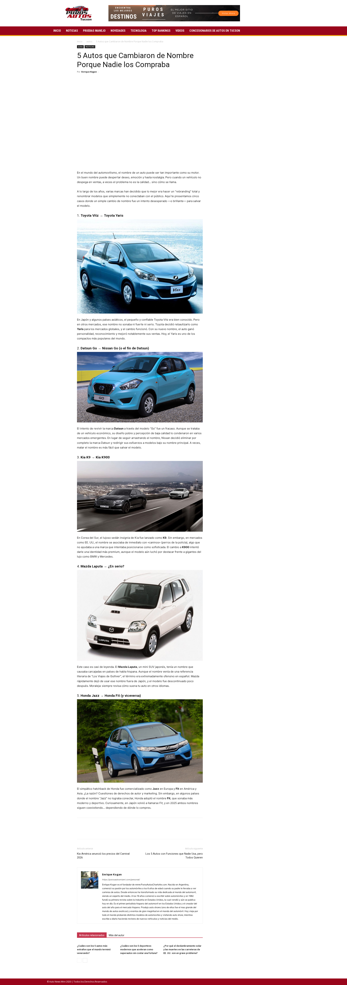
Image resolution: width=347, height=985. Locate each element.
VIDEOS (179, 30)
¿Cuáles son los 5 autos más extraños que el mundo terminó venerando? (94, 949)
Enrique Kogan (89, 71)
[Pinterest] (97, 80)
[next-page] (85, 960)
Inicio (79, 41)
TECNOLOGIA (138, 30)
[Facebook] (80, 80)
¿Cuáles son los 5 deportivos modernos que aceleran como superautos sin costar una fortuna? (138, 949)
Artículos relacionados (91, 935)
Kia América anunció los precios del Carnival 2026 (103, 855)
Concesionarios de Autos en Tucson (214, 30)
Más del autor (116, 935)
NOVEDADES (118, 30)
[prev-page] (79, 960)
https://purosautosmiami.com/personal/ (121, 879)
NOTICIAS (72, 30)
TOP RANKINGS (161, 30)
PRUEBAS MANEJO (94, 30)
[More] (114, 80)
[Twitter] (89, 80)
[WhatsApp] (105, 80)
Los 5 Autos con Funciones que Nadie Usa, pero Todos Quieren (174, 855)
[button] (295, 31)
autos (89, 41)
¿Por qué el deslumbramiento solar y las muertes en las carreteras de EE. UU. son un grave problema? (182, 949)
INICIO (57, 30)
